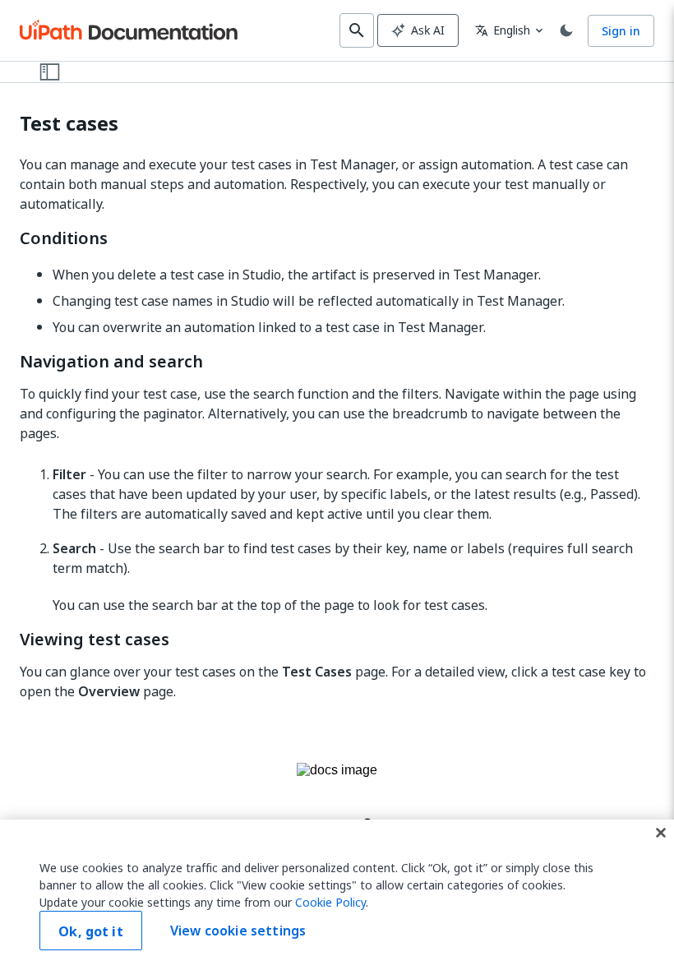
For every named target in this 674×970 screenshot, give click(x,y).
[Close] (661, 833)
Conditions (64, 238)
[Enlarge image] (337, 797)
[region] (337, 895)
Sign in (621, 30)
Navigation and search (111, 361)
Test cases (69, 123)
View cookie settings (238, 930)
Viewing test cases (94, 639)
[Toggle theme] (566, 30)
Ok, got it (90, 931)
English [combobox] (502, 30)
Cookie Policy (330, 902)
